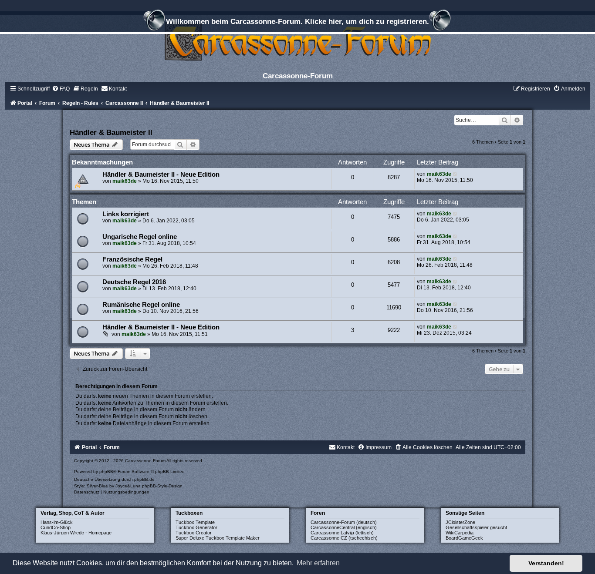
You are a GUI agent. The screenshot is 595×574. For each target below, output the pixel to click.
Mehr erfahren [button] (318, 563)
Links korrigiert (125, 214)
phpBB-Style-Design (162, 485)
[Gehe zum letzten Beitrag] (455, 174)
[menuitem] (61, 89)
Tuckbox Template (195, 522)
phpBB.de (144, 479)
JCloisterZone (460, 522)
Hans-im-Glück (57, 522)
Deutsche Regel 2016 (134, 282)
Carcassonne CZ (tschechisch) (344, 537)
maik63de (124, 181)
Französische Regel (132, 259)
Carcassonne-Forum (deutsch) (344, 522)
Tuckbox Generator (196, 527)
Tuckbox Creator (194, 532)
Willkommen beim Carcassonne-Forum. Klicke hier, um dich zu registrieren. (297, 21)
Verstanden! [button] (546, 563)
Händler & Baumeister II (111, 132)
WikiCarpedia (459, 532)
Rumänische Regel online (141, 304)
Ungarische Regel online (139, 236)
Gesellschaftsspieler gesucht (476, 527)
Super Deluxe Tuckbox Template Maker (218, 537)
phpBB (106, 471)
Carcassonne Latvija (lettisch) (342, 532)
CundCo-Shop (56, 527)
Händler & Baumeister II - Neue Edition (161, 174)
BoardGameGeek (464, 537)
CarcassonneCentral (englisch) (344, 527)
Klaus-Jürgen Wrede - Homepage (76, 532)
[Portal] (297, 41)
